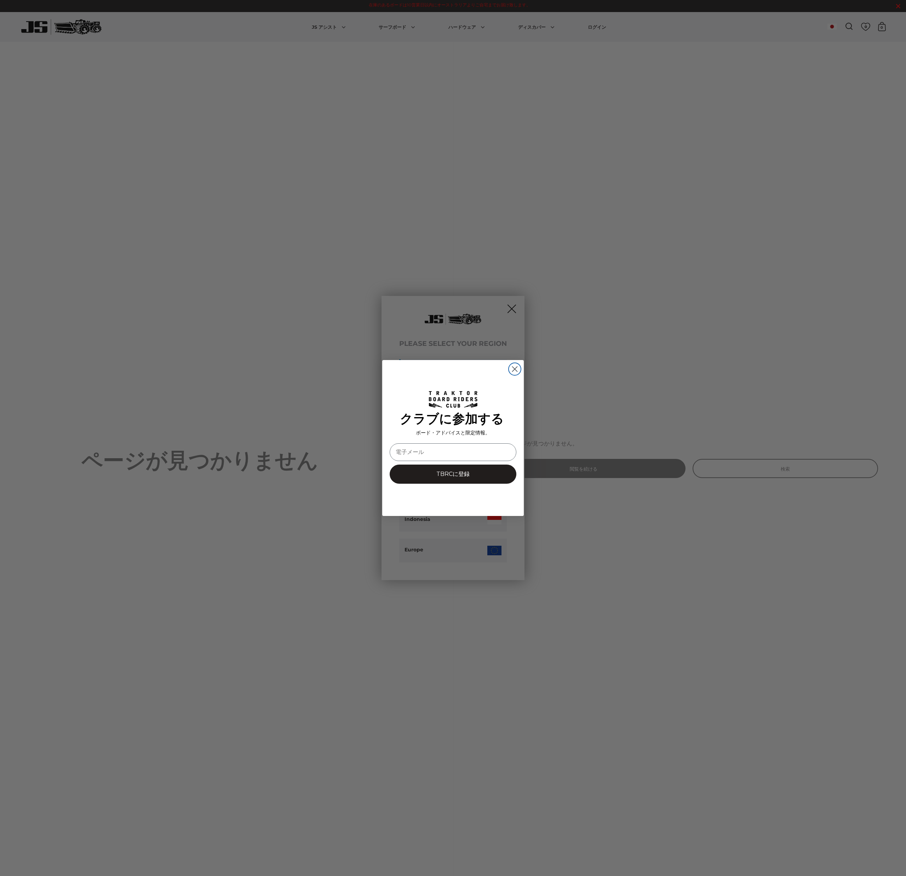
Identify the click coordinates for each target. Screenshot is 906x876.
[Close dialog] (515, 369)
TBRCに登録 (453, 474)
